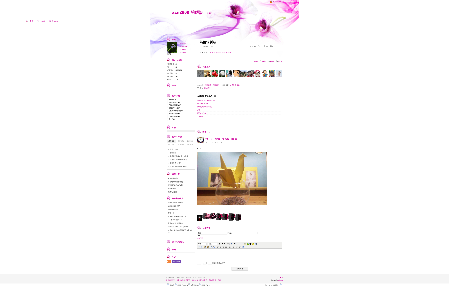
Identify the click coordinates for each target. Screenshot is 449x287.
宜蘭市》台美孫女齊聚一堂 (177, 216)
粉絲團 (172, 285)
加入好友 (183, 43)
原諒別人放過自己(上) (175, 185)
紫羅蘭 (169, 54)
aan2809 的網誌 (188, 12)
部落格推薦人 (178, 242)
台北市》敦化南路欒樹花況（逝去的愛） (180, 231)
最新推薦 (190, 141)
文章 (31, 21)
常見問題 (187, 280)
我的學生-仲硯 (173, 209)
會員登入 (200, 238)
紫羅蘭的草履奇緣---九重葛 (206, 100)
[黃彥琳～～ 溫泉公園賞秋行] (215, 73)
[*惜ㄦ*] (222, 73)
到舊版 (209, 13)
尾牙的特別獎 (201, 113)
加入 (270, 285)
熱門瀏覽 (171, 144)
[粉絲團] (168, 284)
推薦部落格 (184, 46)
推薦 (264, 61)
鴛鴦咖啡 (207, 88)
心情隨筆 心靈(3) (174, 108)
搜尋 (193, 89)
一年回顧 (200, 116)
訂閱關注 (183, 49)
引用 (272, 61)
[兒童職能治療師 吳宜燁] (229, 73)
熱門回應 (181, 144)
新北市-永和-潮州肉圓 (175, 223)
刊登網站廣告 (170, 280)
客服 (219, 280)
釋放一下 (171, 213)
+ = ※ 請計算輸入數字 (213, 263)
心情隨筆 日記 (234, 85)
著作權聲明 (203, 280)
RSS (168, 261)
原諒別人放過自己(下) (204, 107)
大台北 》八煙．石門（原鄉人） (179, 227)
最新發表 (171, 141)
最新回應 (181, 141)
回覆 (256, 61)
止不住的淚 (172, 189)
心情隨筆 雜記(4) (174, 116)
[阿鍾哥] (243, 73)
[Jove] (207, 73)
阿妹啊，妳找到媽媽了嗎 (178, 160)
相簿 (43, 21)
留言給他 (183, 53)
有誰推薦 (206, 67)
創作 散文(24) (173, 99)
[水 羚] (200, 73)
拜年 (198, 110)
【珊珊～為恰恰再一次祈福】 (220, 52)
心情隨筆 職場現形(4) (176, 111)
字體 (199, 244)
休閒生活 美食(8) (174, 113)
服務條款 (195, 280)
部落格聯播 (176, 261)
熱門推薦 (190, 144)
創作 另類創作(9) (174, 102)
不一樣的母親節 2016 (175, 220)
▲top (281, 277)
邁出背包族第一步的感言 (178, 166)
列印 (280, 61)
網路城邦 (276, 285)
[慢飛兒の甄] (250, 73)
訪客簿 (55, 21)
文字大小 (211, 244)
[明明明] (264, 73)
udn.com (280, 280)
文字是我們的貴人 (174, 206)
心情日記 (216, 85)
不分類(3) (172, 119)
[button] (203, 244)
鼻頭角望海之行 (202, 103)
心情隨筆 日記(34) (175, 105)
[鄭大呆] (236, 73)
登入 (266, 285)
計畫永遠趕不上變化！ (175, 202)
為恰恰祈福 (174, 149)
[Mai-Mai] (272, 73)
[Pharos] (257, 73)
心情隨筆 (208, 85)
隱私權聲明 (212, 280)
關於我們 (180, 280)
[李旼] (279, 73)
